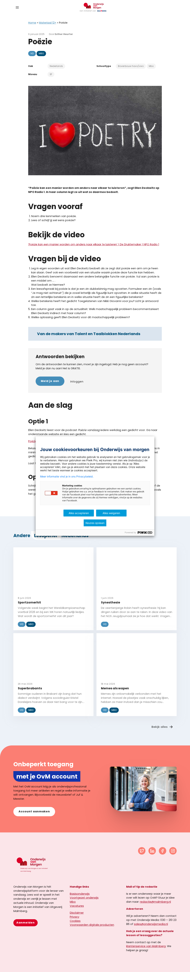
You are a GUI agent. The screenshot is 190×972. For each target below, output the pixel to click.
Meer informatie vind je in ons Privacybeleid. (67, 476)
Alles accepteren (79, 513)
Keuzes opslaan (95, 522)
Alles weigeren (111, 513)
